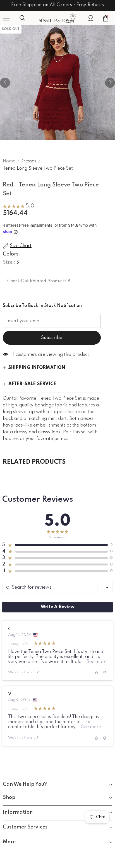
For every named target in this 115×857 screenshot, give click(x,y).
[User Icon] (90, 18)
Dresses (28, 161)
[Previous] (5, 83)
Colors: (11, 254)
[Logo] (57, 18)
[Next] (110, 83)
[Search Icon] (28, 18)
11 (13, 354)
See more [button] (96, 662)
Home (9, 161)
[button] (18, 206)
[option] (57, 82)
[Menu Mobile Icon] (6, 18)
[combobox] (107, 587)
